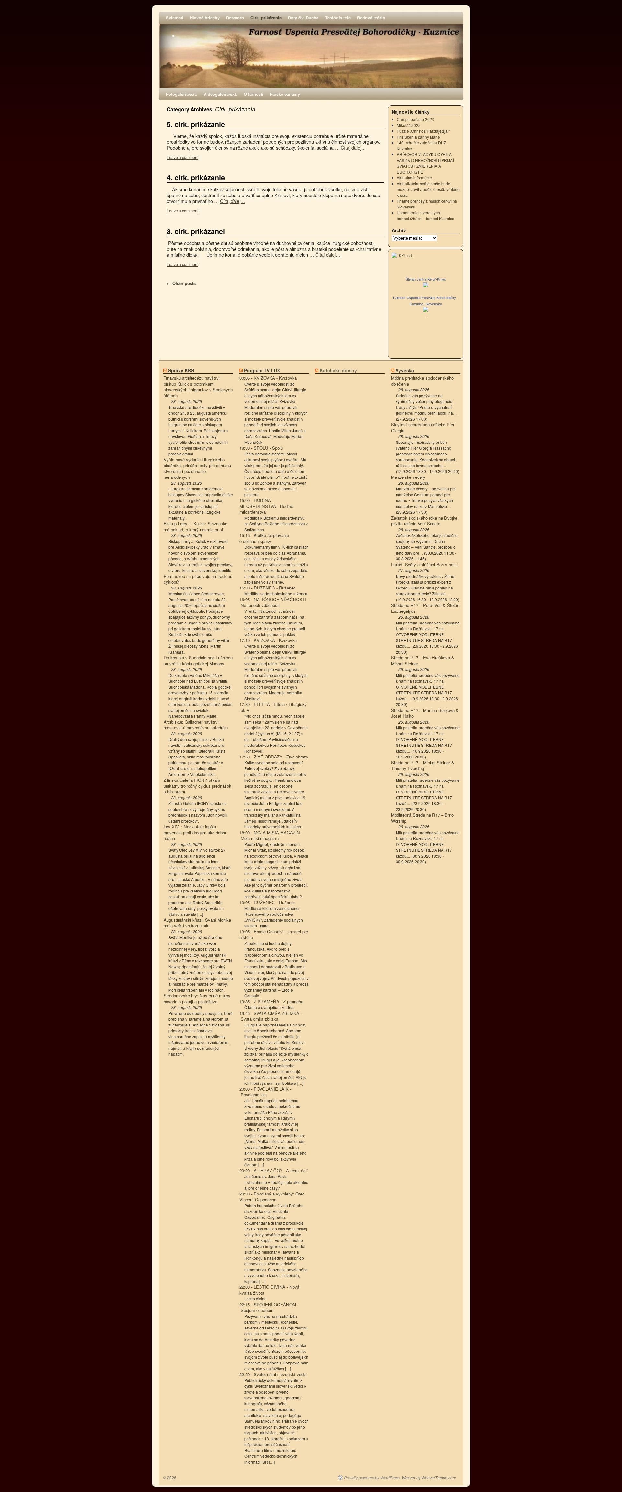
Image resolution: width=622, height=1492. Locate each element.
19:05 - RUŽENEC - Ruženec (267, 902)
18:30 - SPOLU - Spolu (261, 448)
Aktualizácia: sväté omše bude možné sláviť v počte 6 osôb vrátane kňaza (428, 189)
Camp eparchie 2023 (415, 119)
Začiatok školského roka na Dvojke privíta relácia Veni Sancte (424, 521)
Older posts (181, 283)
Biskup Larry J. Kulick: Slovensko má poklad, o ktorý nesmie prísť (195, 527)
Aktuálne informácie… (416, 177)
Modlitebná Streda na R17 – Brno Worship (422, 818)
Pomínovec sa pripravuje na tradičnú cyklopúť (198, 579)
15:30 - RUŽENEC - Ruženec (267, 588)
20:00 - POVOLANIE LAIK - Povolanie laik (265, 1092)
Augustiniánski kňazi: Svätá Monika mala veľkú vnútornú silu (197, 923)
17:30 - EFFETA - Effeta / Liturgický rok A (273, 707)
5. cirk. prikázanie (196, 124)
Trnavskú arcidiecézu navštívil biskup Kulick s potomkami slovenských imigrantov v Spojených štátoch (198, 386)
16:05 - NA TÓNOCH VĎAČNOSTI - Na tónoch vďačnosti (274, 602)
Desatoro (235, 18)
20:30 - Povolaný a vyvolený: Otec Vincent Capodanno (272, 1197)
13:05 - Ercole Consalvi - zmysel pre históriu (273, 934)
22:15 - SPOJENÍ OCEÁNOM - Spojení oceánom (269, 1307)
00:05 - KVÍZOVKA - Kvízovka (268, 378)
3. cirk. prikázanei (196, 231)
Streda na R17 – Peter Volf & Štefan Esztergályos (425, 608)
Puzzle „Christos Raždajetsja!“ (423, 131)
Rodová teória (371, 18)
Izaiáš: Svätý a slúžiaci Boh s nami (424, 564)
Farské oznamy (285, 94)
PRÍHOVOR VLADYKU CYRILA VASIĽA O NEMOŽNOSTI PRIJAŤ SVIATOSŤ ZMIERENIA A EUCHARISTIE (426, 162)
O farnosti (253, 94)
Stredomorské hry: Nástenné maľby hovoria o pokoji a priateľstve (197, 998)
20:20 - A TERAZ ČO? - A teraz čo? (273, 1170)
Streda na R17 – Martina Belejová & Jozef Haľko (425, 713)
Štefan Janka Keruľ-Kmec (426, 279)
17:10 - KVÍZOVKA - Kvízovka (268, 640)
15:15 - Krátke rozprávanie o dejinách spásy (264, 538)
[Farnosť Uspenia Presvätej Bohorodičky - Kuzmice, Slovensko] (425, 310)
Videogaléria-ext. (220, 94)
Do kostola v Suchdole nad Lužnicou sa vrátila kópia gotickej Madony (198, 661)
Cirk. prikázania (266, 18)
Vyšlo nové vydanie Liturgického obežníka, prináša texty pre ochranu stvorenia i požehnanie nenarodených (197, 468)
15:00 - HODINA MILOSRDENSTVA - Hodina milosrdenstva (266, 506)
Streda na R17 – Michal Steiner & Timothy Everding (422, 765)
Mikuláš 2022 (408, 125)
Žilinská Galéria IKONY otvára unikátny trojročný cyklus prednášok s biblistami (197, 786)
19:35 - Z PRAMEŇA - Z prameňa (271, 1001)
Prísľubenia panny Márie (418, 137)
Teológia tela (338, 18)
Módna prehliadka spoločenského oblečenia (422, 381)
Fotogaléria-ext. (181, 94)
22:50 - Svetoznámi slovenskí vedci (273, 1374)
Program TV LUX (262, 370)
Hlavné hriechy (205, 18)
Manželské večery (408, 477)
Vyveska (405, 370)
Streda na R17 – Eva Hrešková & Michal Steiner (422, 661)
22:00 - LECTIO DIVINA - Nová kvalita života (269, 1290)
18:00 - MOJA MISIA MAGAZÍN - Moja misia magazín (271, 835)
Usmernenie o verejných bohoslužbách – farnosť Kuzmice (425, 215)
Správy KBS (181, 370)
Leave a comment (182, 157)
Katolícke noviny (338, 370)
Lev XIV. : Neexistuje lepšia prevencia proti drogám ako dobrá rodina (195, 832)
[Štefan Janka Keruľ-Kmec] (425, 285)
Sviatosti (174, 18)
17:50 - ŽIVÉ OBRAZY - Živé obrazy (273, 757)
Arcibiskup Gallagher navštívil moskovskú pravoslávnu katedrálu (196, 725)
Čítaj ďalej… (353, 147)
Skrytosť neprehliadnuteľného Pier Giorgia (422, 427)
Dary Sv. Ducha (303, 18)
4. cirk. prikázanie (196, 178)
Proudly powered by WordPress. (372, 1477)
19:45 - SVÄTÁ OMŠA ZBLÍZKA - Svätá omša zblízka (270, 1016)
